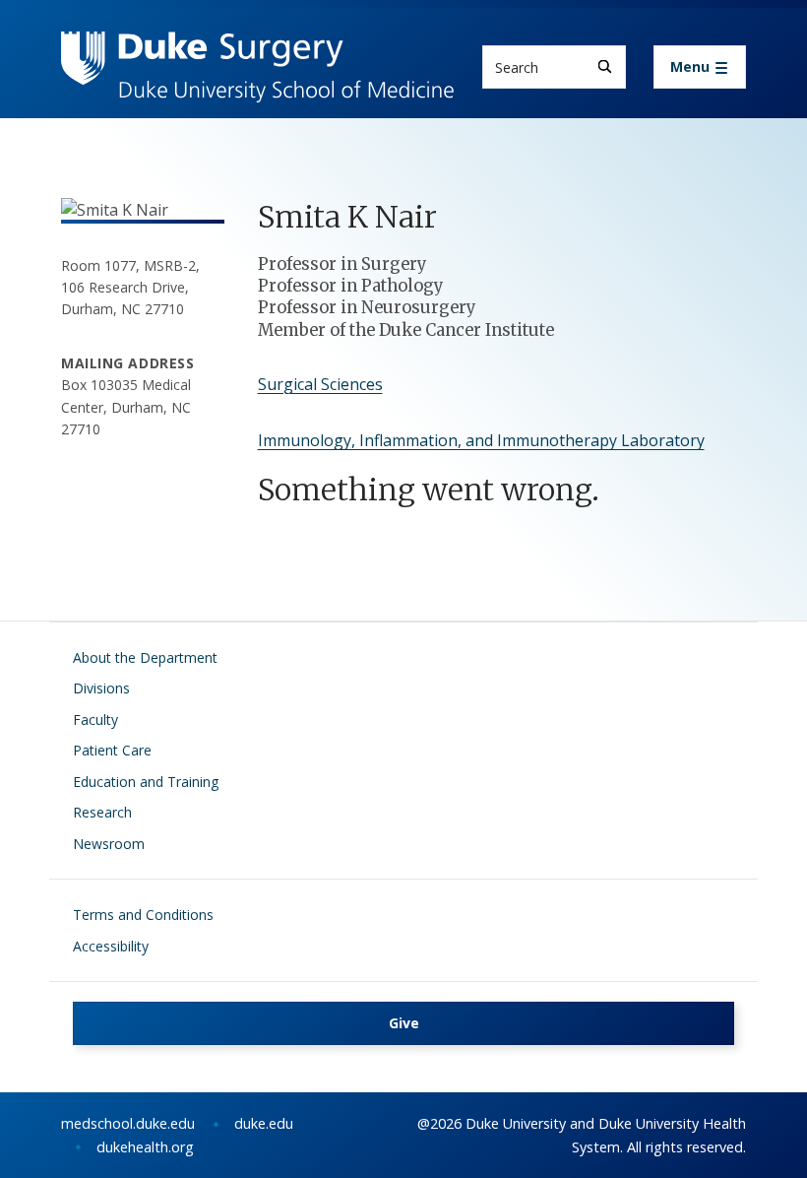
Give (404, 1023)
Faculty (95, 719)
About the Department (145, 657)
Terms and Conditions (143, 914)
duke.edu (263, 1123)
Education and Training (145, 781)
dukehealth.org (145, 1147)
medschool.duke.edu (128, 1123)
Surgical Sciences (320, 384)
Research (102, 812)
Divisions (101, 688)
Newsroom (109, 843)
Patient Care (112, 750)
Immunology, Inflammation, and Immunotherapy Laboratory (481, 440)
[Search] (605, 66)
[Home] (258, 49)
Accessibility (111, 946)
